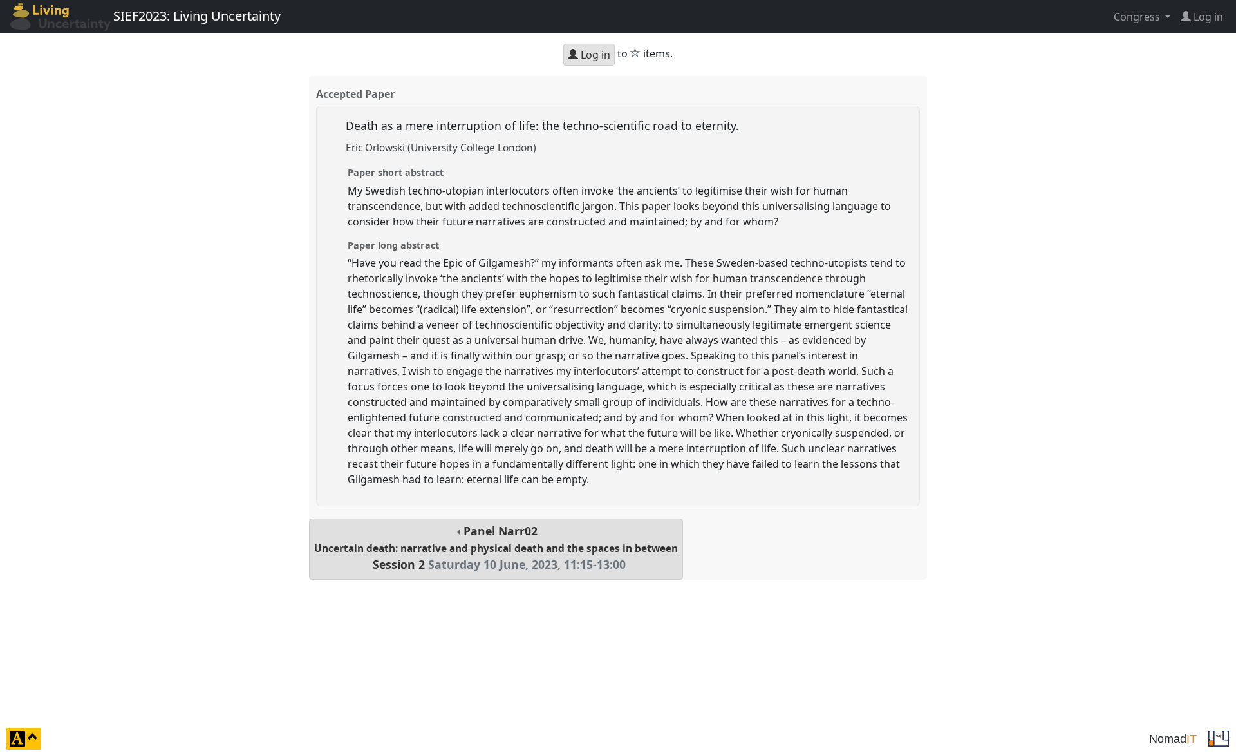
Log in (594, 55)
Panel (496, 548)
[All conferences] (1218, 738)
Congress (1138, 17)
